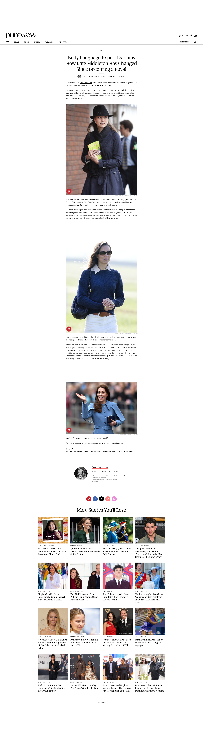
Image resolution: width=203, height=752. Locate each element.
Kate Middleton (86, 83)
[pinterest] (4, 27)
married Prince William (75, 96)
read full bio (95, 481)
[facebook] (95, 498)
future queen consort (91, 438)
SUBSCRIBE (184, 42)
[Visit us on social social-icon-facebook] (187, 36)
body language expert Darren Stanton (99, 90)
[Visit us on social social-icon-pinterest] (183, 36)
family (37, 42)
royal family (70, 85)
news (101, 50)
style (16, 42)
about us (63, 42)
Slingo (128, 90)
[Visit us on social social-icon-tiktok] (179, 36)
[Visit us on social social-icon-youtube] (195, 35)
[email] (4, 50)
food (26, 42)
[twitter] (101, 498)
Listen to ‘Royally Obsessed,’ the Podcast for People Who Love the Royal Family (100, 452)
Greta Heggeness (90, 76)
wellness (49, 42)
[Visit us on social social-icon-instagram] (191, 35)
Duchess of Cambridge (97, 96)
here (123, 443)
